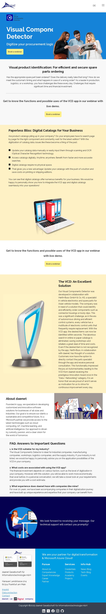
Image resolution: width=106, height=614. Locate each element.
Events (84, 575)
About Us (46, 569)
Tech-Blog (86, 572)
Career (45, 578)
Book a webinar (15, 52)
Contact (6, 596)
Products (69, 572)
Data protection (9, 592)
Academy (69, 575)
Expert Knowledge (51, 575)
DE (94, 5)
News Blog (86, 569)
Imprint (5, 589)
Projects (69, 578)
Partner (45, 581)
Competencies (49, 572)
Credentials (70, 569)
